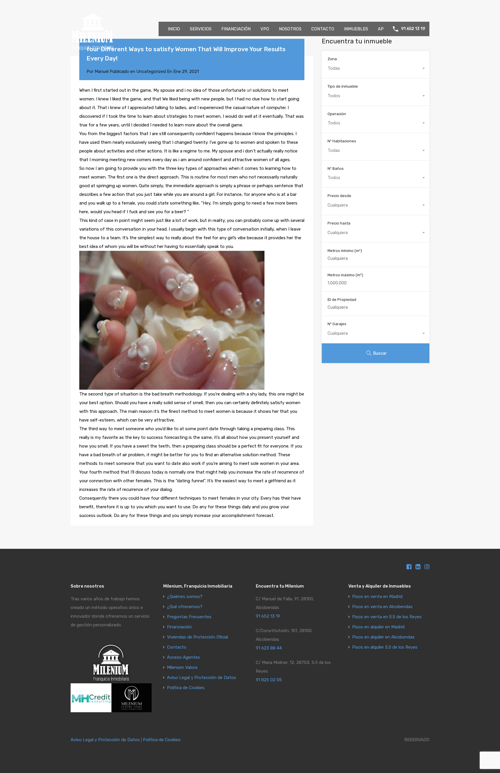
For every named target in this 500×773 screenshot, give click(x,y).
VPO (264, 29)
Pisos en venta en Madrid (377, 597)
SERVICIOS (201, 29)
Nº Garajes (337, 324)
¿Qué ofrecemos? (185, 607)
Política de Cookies (186, 688)
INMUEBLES (356, 29)
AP (381, 29)
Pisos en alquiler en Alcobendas (383, 637)
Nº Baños (336, 168)
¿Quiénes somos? (185, 597)
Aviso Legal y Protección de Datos (201, 678)
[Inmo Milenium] (92, 48)
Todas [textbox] (334, 68)
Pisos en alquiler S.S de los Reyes (385, 647)
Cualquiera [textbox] (338, 205)
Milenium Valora (182, 667)
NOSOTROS (290, 29)
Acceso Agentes (183, 657)
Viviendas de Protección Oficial (197, 637)
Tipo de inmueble (343, 86)
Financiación (179, 627)
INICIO (174, 29)
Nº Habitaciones (342, 141)
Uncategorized (151, 71)
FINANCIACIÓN (236, 29)
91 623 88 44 (269, 648)
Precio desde (339, 196)
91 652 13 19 (413, 29)
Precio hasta (339, 223)
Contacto (176, 647)
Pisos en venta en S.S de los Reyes (387, 617)
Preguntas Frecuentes (189, 617)
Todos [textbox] (334, 95)
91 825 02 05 (269, 679)
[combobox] (376, 68)
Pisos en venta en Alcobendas (382, 607)
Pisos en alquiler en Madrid (378, 627)
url (249, 90)
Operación (337, 114)
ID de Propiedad (342, 299)
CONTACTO (322, 29)
